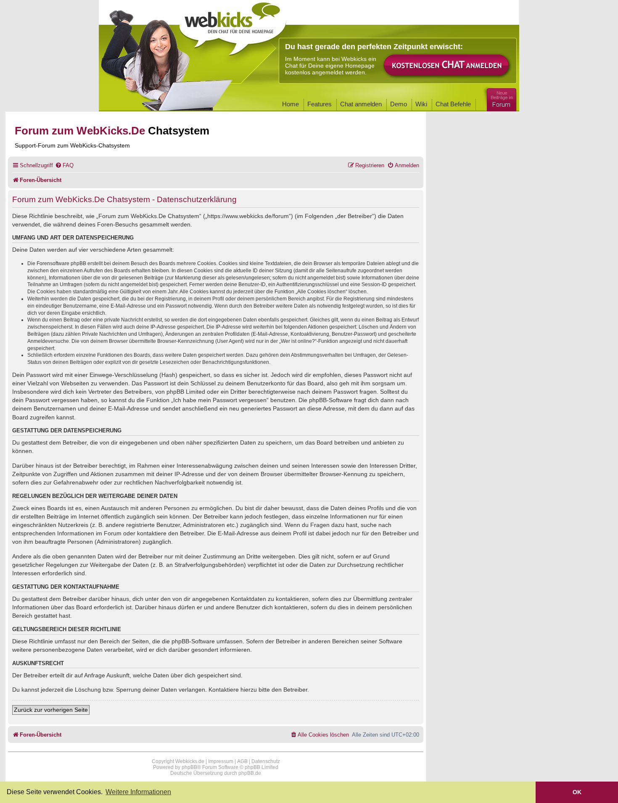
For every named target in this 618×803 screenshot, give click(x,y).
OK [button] (577, 792)
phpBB (189, 767)
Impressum (220, 761)
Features (319, 104)
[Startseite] (233, 26)
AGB (242, 761)
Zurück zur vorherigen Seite (51, 709)
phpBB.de (249, 773)
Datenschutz (265, 761)
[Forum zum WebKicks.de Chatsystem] (500, 98)
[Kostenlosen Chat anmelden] (447, 66)
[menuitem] (64, 165)
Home (290, 104)
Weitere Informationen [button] (138, 791)
